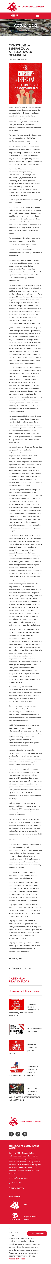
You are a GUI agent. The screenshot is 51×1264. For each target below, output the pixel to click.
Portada (19, 31)
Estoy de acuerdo (37, 1233)
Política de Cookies (17, 1259)
